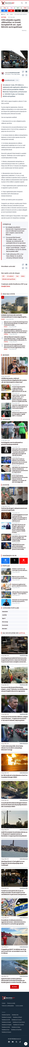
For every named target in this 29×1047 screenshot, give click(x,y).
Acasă (4, 14)
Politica (6, 334)
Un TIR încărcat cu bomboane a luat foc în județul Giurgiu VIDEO (14, 776)
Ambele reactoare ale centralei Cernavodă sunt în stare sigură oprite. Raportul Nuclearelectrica (14, 317)
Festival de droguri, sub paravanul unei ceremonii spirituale (14, 509)
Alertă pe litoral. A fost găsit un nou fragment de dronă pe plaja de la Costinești (13, 863)
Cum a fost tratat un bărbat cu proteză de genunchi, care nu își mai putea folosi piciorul (19, 461)
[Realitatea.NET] (8, 3)
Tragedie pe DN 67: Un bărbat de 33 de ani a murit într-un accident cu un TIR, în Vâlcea (13, 951)
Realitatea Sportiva (6, 1014)
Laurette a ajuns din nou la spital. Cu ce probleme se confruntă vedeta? (20, 406)
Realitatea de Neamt (17, 1017)
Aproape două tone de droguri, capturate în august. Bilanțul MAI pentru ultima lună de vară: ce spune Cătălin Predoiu (18, 528)
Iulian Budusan (24, 743)
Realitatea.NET (15, 73)
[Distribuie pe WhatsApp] (23, 75)
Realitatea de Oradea (6, 1022)
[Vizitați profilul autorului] (2, 73)
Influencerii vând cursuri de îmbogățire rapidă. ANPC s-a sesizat (19, 414)
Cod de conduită (19, 1005)
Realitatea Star (15, 1014)
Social (2, 319)
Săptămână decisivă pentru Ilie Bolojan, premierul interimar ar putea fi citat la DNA (19, 547)
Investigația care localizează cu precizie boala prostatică (12, 443)
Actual (11, 14)
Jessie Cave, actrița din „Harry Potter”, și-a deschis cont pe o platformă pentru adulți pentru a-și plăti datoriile (19, 398)
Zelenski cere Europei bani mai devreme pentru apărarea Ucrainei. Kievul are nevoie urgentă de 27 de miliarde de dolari (14, 347)
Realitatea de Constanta (18, 1024)
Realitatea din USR (6, 1019)
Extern (5, 326)
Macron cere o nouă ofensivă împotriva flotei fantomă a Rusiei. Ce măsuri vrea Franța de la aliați (16, 323)
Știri (7, 14)
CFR (3, 276)
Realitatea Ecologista (6, 1017)
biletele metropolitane (8, 279)
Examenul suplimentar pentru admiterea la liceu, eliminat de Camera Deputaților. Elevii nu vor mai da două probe (15, 332)
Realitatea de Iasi (5, 1029)
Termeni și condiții (11, 1003)
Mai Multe (14, 987)
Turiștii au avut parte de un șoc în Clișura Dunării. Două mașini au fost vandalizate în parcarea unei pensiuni (14, 892)
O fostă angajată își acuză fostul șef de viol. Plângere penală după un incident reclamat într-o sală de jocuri (20, 518)
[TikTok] (25, 11)
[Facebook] (4, 11)
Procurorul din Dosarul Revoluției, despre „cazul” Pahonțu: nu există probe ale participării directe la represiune (16, 240)
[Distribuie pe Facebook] (26, 71)
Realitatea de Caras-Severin (19, 1022)
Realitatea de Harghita (6, 1024)
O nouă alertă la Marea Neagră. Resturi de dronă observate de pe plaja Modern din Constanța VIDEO (14, 804)
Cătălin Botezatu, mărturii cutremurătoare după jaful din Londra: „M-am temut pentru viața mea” (14, 380)
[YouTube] (11, 11)
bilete (23, 276)
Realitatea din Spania (6, 1032)
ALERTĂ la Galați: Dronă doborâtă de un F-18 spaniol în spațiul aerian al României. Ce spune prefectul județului (14, 834)
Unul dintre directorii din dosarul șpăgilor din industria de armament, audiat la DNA (19, 538)
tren (17, 276)
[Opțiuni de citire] (25, 1043)
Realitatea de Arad (6, 1027)
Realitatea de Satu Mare (16, 1029)
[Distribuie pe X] (26, 75)
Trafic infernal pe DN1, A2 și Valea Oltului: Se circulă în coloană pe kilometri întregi (14, 256)
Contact (3, 1003)
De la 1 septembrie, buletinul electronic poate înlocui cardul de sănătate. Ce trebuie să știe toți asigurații (20, 479)
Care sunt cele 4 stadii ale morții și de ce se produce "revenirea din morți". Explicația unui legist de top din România (19, 452)
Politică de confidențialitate (8, 1005)
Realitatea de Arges (16, 1027)
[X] (18, 11)
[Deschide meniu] (26, 3)
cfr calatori (10, 276)
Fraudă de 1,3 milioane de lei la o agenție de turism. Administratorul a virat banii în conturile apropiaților (13, 922)
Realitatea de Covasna (17, 1019)
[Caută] (21, 3)
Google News (5, 286)
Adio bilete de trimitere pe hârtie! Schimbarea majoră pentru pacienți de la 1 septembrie (20, 470)
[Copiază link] (23, 71)
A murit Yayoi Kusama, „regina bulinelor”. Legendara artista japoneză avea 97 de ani (19, 389)
